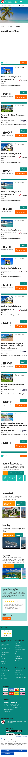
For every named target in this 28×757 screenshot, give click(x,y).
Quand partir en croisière (5, 657)
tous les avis (7, 618)
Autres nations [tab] (19, 566)
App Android (4, 678)
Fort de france (10, 355)
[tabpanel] (14, 478)
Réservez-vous (21, 97)
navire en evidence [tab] (8, 535)
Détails (23, 92)
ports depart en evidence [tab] (7, 503)
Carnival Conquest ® (6, 80)
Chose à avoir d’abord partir (6, 649)
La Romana (9, 124)
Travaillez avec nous (20, 661)
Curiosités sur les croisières (5, 645)
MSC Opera (4, 120)
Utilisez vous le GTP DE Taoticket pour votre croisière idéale (16, 721)
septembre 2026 (12, 477)
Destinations (10, 26)
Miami (8, 85)
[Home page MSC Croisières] (24, 120)
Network (3, 673)
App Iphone (4, 676)
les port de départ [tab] (19, 503)
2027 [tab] (11, 473)
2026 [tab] (5, 473)
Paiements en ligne (19, 675)
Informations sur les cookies (20, 650)
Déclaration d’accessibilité (18, 657)
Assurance (17, 654)
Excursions (3, 661)
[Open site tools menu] (26, 2)
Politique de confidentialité (18, 646)
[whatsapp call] (16, 2)
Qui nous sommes (5, 670)
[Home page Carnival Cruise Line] (23, 80)
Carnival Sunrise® (6, 156)
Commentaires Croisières (18, 671)
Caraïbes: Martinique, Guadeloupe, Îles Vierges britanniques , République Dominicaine (14, 425)
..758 (6, 62)
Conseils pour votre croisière (5, 653)
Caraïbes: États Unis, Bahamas (11, 77)
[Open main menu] (26, 6)
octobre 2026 (20, 477)
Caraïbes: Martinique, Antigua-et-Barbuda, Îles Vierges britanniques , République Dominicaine (13, 346)
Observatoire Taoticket (20, 677)
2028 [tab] (16, 473)
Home (2, 26)
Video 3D (3, 664)
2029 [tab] (21, 473)
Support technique (19, 643)
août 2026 (5, 477)
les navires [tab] (19, 535)
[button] (24, 601)
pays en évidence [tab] (8, 566)
